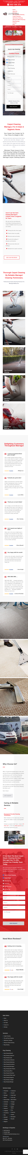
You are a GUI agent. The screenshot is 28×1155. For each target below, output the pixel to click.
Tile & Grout (7, 314)
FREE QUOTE (18, 825)
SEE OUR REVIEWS (11, 257)
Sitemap (5, 1027)
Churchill (12, 1093)
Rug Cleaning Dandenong (9, 1062)
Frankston (13, 1112)
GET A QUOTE (7, 795)
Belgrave (5, 1121)
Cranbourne (13, 1090)
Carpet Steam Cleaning (19, 1)
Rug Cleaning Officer (8, 1070)
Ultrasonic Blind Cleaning (11, 1)
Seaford (12, 1114)
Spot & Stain (7, 426)
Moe (5, 1114)
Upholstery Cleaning (8, 1040)
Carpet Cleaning (7, 1036)
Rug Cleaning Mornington (9, 1066)
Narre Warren (13, 1099)
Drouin (5, 1093)
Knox (12, 1110)
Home (5, 1018)
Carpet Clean (11, 62)
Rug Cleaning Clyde (8, 1057)
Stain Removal (11, 74)
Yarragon (13, 1101)
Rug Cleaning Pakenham (9, 1073)
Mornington (13, 1116)
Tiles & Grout (11, 59)
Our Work (6, 1022)
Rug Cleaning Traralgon (8, 1079)
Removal (6, 428)
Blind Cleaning (11, 68)
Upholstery (10, 71)
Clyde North (13, 1095)
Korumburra (6, 1112)
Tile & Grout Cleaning (8, 1)
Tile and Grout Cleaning (9, 1038)
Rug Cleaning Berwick (8, 1053)
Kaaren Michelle (19, 969)
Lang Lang (13, 1097)
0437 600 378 (15, 5)
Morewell (5, 1117)
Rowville (12, 1118)
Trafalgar (13, 1104)
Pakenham (6, 1090)
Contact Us (6, 1024)
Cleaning (6, 316)
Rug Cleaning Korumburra (9, 1064)
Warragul (5, 1095)
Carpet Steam (8, 342)
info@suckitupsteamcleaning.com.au (11, 1134)
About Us (6, 1020)
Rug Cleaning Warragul (8, 1081)
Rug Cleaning (17, 2)
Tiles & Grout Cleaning (10, 875)
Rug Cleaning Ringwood (9, 1077)
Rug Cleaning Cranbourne (9, 1059)
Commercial (11, 65)
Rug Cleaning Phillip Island (9, 1075)
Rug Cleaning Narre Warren (9, 1068)
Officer (5, 1097)
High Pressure (8, 370)
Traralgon (6, 1119)
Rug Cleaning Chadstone (9, 1055)
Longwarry (6, 1110)
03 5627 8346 (7, 1132)
